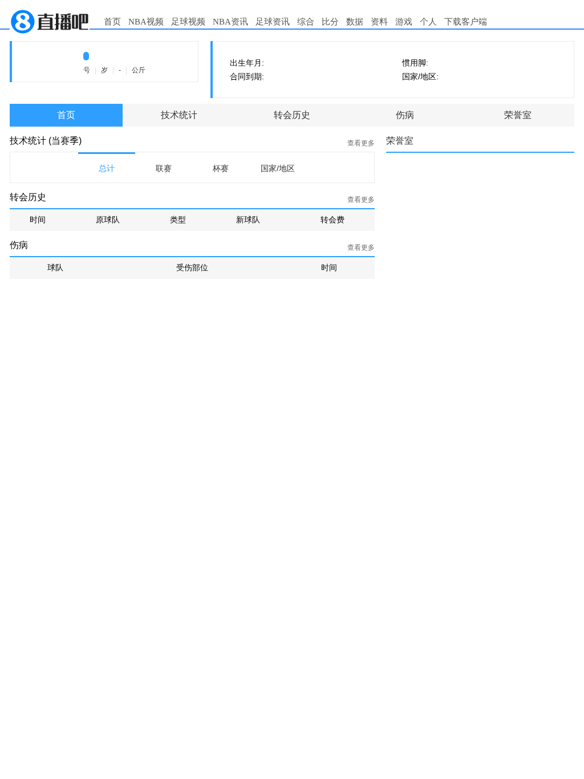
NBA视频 (146, 21)
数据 (354, 21)
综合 (305, 21)
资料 (379, 21)
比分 (330, 21)
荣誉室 (518, 115)
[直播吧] (50, 21)
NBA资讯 (230, 21)
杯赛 (221, 168)
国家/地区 (278, 168)
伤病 (405, 115)
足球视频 (188, 21)
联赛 (164, 168)
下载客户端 (465, 21)
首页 (112, 21)
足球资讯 (273, 21)
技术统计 (179, 115)
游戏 (403, 21)
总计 (107, 168)
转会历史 (292, 115)
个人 (428, 21)
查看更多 (361, 143)
